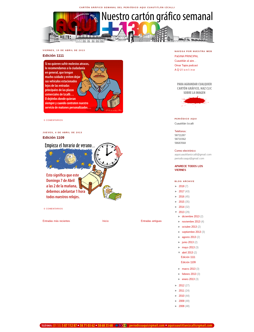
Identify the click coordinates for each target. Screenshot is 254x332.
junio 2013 (188, 242)
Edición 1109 (188, 262)
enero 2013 (188, 279)
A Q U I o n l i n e (185, 69)
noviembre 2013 (191, 221)
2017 (182, 191)
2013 (182, 212)
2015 (182, 201)
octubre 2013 (190, 226)
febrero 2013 (189, 273)
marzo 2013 (189, 268)
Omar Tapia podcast (186, 65)
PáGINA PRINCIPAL (186, 56)
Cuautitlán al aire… (185, 60)
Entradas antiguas (151, 220)
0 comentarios (53, 120)
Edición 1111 (188, 257)
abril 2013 (188, 252)
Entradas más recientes (56, 220)
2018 (182, 186)
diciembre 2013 (191, 216)
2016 (182, 196)
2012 (182, 285)
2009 (182, 300)
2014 (182, 206)
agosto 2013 (189, 237)
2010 (182, 295)
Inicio (105, 220)
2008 (182, 306)
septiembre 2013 (192, 231)
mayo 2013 (188, 247)
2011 (182, 290)
